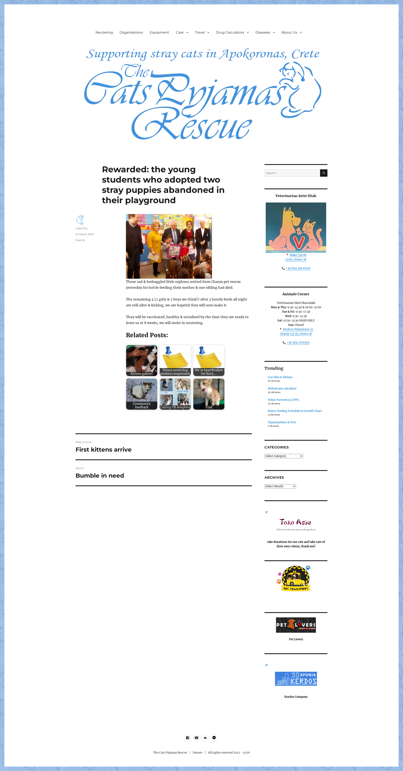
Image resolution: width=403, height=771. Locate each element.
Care (180, 32)
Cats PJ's (81, 228)
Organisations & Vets (282, 422)
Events (80, 240)
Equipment (159, 32)
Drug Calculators (230, 32)
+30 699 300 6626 (298, 268)
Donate (197, 752)
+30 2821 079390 (298, 342)
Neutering (104, 32)
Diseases (262, 32)
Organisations (131, 32)
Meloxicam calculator (282, 388)
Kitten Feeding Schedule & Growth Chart (295, 411)
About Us (289, 32)
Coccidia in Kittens (280, 377)
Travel (200, 32)
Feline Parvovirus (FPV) (283, 400)
